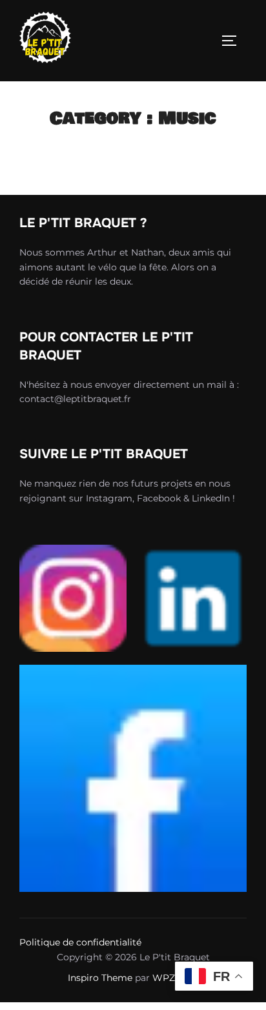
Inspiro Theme (100, 978)
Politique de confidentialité (80, 942)
